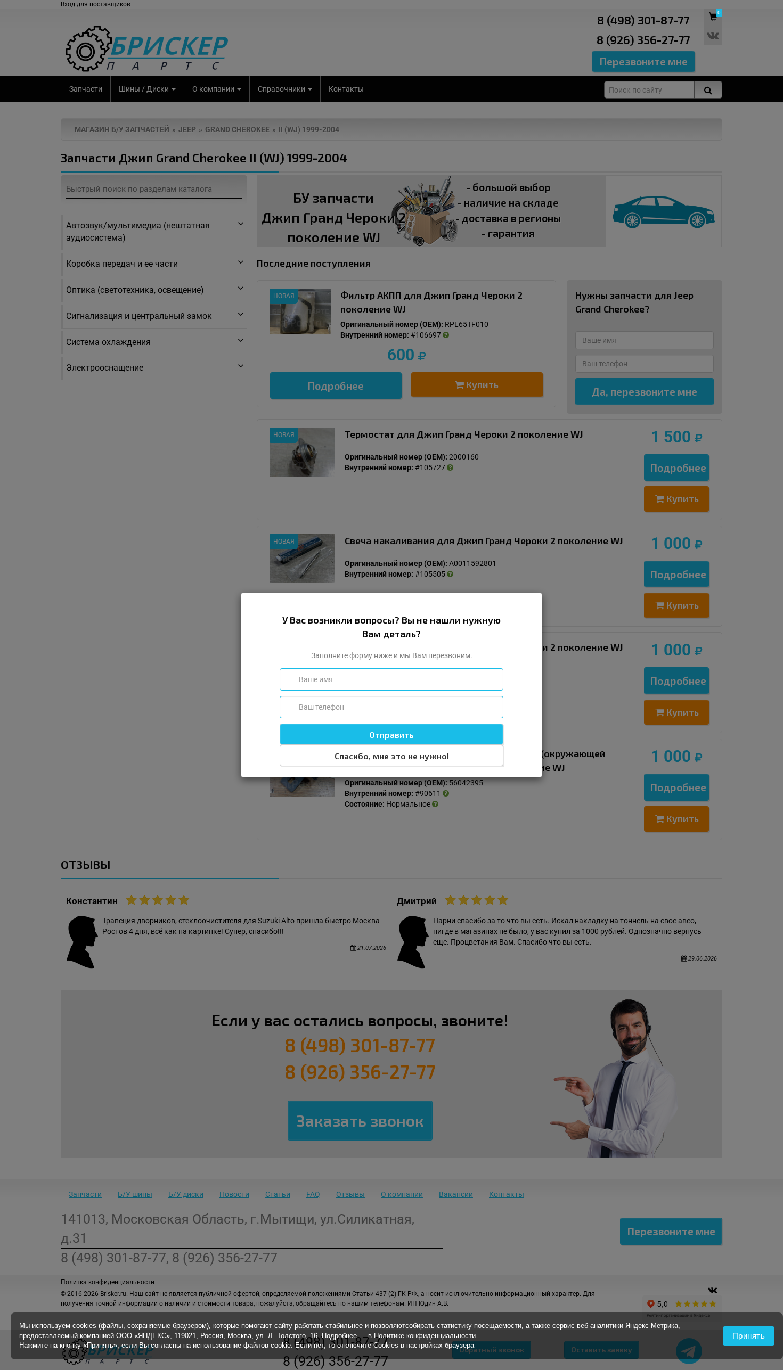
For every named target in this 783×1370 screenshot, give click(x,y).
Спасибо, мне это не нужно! (392, 756)
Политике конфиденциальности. (426, 1336)
